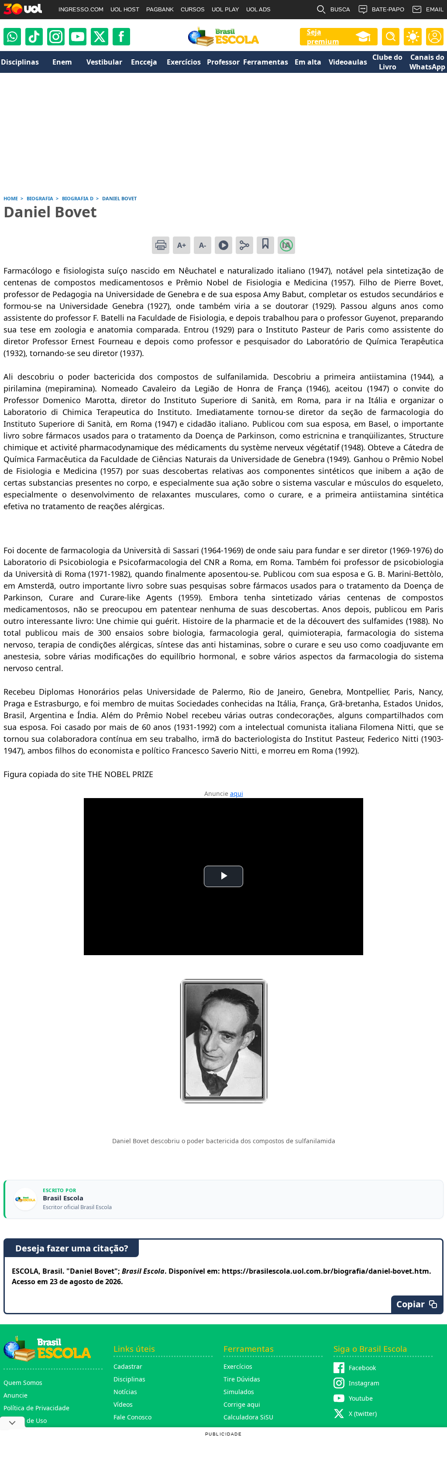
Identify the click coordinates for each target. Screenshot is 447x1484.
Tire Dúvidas (242, 1379)
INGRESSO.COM (80, 9)
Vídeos (123, 1404)
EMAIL (435, 9)
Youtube (361, 1398)
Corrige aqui (242, 1404)
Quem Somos (22, 1382)
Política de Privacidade (36, 1408)
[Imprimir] (160, 245)
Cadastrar (127, 1366)
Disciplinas (129, 1379)
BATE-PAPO (388, 9)
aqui (236, 793)
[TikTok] (34, 36)
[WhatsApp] (12, 36)
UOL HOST (124, 9)
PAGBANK (160, 9)
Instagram (364, 1383)
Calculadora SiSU (248, 1417)
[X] (99, 36)
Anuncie (15, 1395)
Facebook (362, 1368)
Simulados (239, 1392)
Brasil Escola (63, 1198)
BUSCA (340, 9)
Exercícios (238, 1366)
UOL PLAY (225, 9)
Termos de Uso (25, 1420)
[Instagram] (56, 36)
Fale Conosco (132, 1417)
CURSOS (193, 9)
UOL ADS (258, 9)
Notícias (125, 1392)
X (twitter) (363, 1413)
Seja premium (323, 36)
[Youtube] (77, 36)
